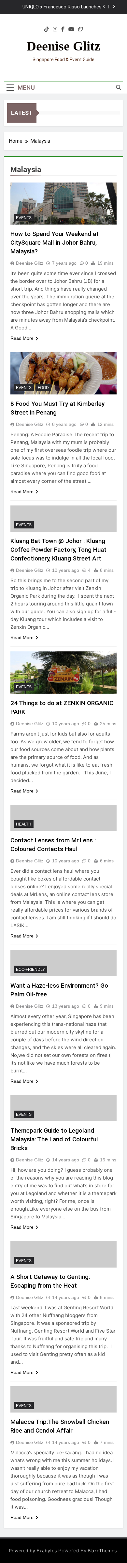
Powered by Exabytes (33, 1550)
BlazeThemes (102, 1550)
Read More (22, 338)
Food (43, 387)
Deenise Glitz (63, 46)
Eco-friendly (30, 969)
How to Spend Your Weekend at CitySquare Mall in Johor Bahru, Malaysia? (54, 242)
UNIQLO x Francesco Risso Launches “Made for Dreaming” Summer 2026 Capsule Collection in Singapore (62, 7)
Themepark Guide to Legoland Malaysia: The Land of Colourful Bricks (54, 1139)
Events (24, 218)
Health (23, 824)
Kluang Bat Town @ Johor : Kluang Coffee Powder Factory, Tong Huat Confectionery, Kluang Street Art (58, 549)
